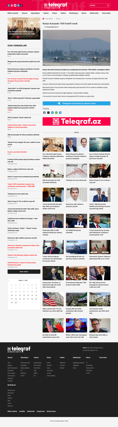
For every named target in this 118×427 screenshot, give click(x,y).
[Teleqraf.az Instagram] (12, 5)
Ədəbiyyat (76, 365)
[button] (18, 37)
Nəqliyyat (23, 373)
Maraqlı (62, 368)
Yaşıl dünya (37, 368)
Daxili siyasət (11, 375)
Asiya (48, 368)
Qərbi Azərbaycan (13, 368)
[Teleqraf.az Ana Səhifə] (55, 5)
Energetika (24, 365)
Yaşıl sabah (106, 13)
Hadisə (63, 13)
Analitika (10, 381)
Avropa (49, 373)
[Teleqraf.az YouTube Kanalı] (76, 121)
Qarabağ (10, 378)
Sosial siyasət (37, 362)
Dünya (54, 13)
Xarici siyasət (11, 373)
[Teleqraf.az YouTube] (15, 5)
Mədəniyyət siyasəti (78, 362)
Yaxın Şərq (50, 370)
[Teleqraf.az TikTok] (21, 5)
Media (35, 373)
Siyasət (24, 13)
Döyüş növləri (90, 368)
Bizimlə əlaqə (51, 411)
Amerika (49, 365)
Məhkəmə (62, 362)
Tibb (35, 370)
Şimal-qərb (11, 393)
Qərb (9, 400)
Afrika (48, 362)
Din (35, 375)
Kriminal (62, 365)
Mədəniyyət (73, 13)
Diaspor (10, 365)
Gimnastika (89, 365)
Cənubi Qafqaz (51, 375)
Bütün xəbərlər (13, 13)
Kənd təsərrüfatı (25, 362)
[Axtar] (108, 5)
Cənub (9, 403)
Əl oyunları (89, 370)
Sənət (74, 368)
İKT (22, 370)
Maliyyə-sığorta (25, 368)
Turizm (23, 375)
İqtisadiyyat (35, 13)
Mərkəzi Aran (11, 390)
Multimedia (94, 13)
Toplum (46, 13)
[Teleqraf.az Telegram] (18, 5)
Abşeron (10, 398)
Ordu (9, 362)
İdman (84, 13)
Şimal (9, 395)
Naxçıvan (10, 406)
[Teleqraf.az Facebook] (9, 5)
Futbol (88, 373)
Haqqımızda (41, 411)
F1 (87, 362)
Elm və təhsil (37, 365)
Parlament (11, 370)
